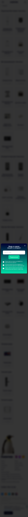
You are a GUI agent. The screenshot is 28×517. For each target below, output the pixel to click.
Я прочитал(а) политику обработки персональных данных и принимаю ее (14, 265)
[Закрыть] (25, 245)
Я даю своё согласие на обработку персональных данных (13, 262)
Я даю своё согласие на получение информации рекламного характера (14, 268)
